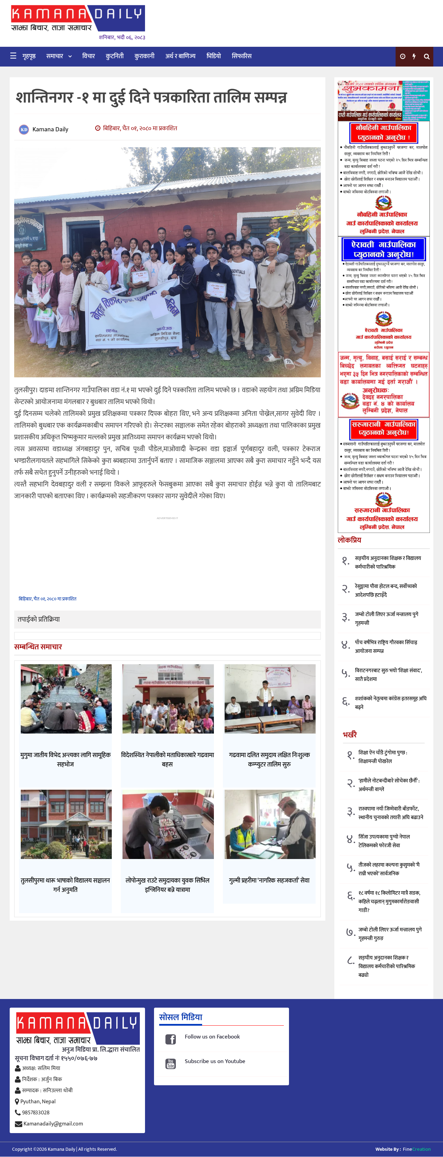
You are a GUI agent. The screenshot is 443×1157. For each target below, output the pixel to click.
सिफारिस (242, 56)
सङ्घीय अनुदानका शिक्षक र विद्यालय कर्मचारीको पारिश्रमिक (388, 562)
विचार (88, 56)
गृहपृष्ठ (29, 56)
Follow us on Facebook (212, 1037)
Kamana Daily (50, 129)
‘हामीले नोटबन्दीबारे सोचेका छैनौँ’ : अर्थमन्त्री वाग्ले (389, 785)
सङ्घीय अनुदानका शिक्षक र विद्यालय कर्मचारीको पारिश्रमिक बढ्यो (387, 967)
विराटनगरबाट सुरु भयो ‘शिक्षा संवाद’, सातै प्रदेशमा (388, 675)
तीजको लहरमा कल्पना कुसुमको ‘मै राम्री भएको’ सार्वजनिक (389, 869)
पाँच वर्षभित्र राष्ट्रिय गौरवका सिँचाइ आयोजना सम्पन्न (386, 647)
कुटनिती (115, 56)
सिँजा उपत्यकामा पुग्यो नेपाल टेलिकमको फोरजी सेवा (384, 841)
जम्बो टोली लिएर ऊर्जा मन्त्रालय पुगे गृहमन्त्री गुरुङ (390, 934)
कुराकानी (144, 56)
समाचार (54, 56)
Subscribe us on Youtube (215, 1061)
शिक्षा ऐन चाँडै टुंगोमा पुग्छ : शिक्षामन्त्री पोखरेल (383, 757)
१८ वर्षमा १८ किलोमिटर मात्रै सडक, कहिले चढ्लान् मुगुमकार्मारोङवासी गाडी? (389, 902)
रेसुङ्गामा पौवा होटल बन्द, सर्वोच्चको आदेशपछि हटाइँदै (386, 590)
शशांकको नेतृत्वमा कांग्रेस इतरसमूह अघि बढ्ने (391, 703)
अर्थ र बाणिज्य (180, 56)
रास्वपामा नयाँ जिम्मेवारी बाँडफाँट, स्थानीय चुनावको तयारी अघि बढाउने (391, 813)
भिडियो (214, 56)
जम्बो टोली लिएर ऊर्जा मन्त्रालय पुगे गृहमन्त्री (386, 619)
